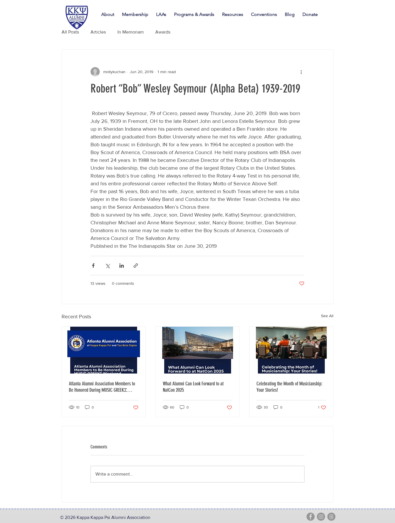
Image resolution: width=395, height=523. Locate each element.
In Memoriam (130, 31)
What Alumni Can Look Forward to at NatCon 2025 (193, 386)
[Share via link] (136, 265)
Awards (162, 31)
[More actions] (301, 71)
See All (327, 315)
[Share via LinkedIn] (121, 265)
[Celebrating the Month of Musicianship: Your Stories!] (291, 350)
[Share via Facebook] (93, 265)
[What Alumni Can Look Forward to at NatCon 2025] (197, 350)
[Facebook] (311, 517)
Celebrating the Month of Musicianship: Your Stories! (289, 386)
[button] (265, 14)
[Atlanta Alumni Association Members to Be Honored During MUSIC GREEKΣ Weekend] (103, 350)
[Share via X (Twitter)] (107, 265)
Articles (98, 31)
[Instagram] (321, 517)
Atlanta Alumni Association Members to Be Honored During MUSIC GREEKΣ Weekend (102, 386)
